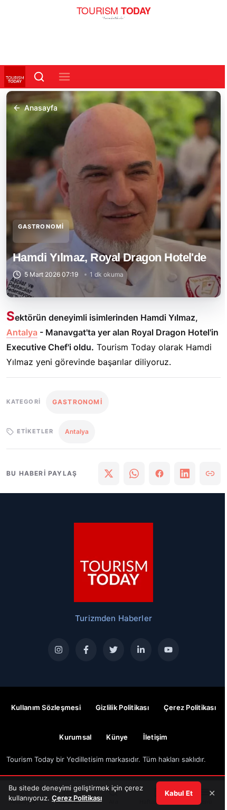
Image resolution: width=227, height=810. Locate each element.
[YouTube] (168, 649)
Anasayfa (41, 107)
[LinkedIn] (141, 649)
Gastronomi (41, 226)
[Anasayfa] (114, 16)
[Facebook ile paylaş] (159, 473)
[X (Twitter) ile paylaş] (108, 473)
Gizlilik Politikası (122, 707)
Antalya (21, 332)
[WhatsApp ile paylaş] (134, 473)
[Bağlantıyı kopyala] (210, 473)
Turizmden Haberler (113, 618)
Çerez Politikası (190, 707)
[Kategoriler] (64, 76)
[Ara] (39, 76)
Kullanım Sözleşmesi (46, 707)
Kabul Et (179, 793)
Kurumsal (75, 737)
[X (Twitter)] (113, 649)
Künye (117, 737)
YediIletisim (85, 759)
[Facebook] (86, 649)
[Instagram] (58, 649)
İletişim (155, 737)
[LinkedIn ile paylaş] (184, 473)
